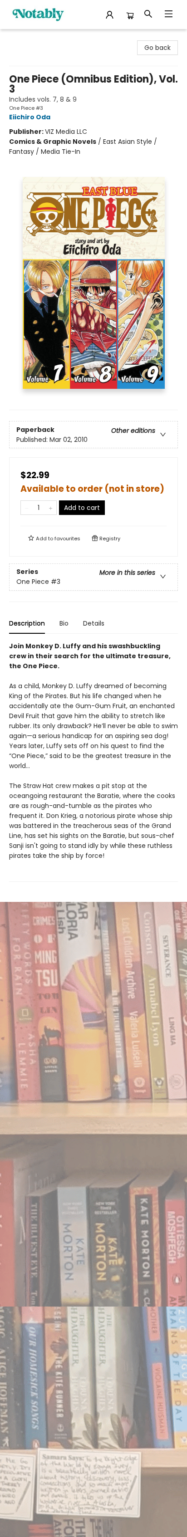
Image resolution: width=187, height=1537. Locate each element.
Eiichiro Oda (29, 117)
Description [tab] (27, 623)
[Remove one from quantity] (26, 508)
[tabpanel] (93, 761)
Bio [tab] (64, 623)
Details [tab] (93, 623)
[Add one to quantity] (50, 508)
